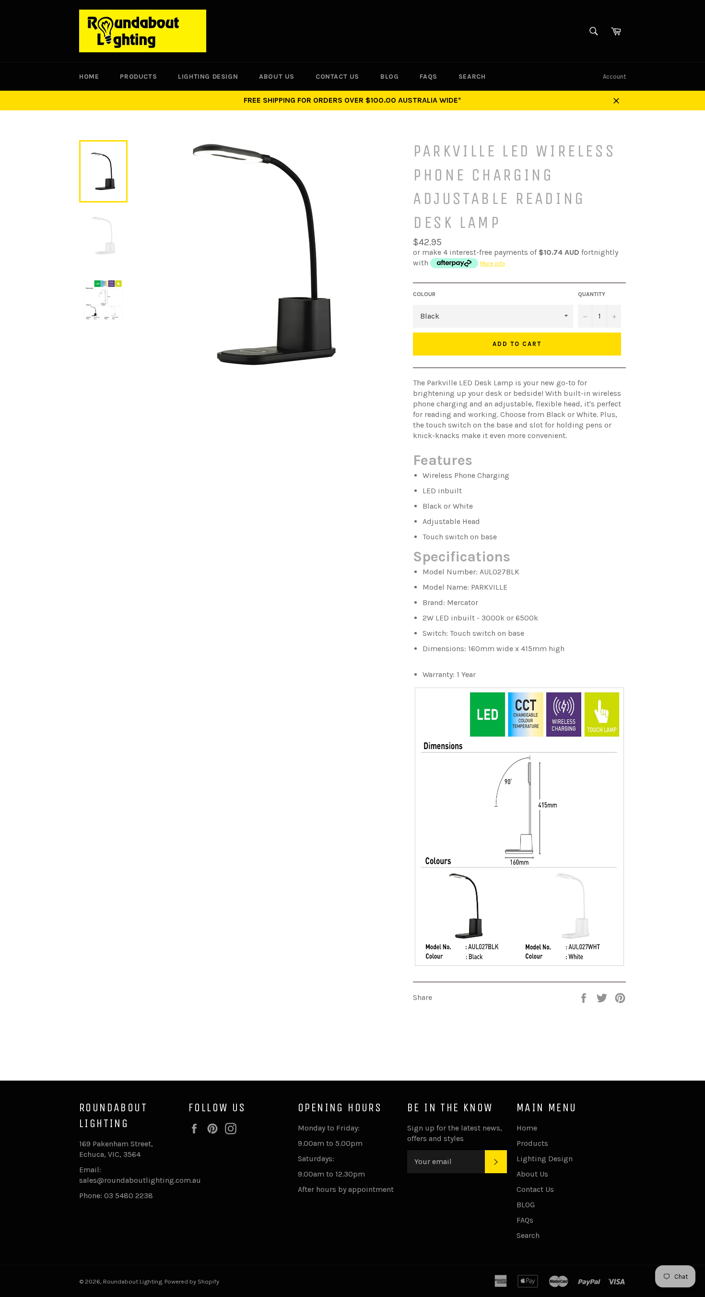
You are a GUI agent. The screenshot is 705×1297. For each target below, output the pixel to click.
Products (138, 76)
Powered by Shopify (191, 1281)
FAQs (428, 76)
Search (472, 76)
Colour (424, 294)
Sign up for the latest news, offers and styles (454, 1133)
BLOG (389, 76)
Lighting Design (208, 76)
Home (89, 76)
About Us (276, 76)
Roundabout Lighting (132, 1281)
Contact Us (337, 76)
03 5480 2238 (128, 1195)
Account (614, 76)
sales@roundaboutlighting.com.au (140, 1180)
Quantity (591, 294)
